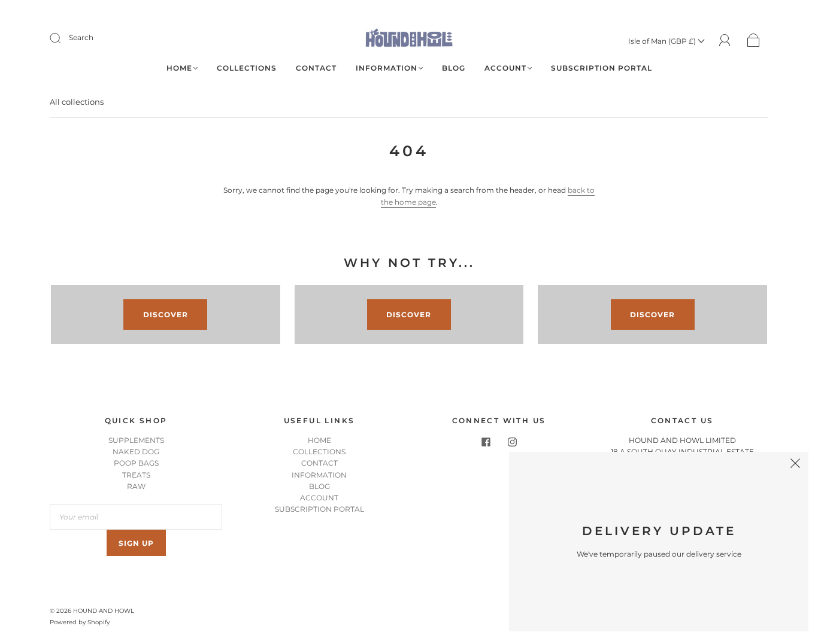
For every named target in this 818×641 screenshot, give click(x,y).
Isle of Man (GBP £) (663, 41)
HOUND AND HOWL (103, 611)
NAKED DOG (136, 451)
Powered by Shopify (80, 622)
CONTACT (316, 67)
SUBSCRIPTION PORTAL (601, 67)
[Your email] (136, 517)
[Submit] (63, 38)
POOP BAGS (136, 462)
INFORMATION (386, 67)
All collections (77, 102)
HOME (179, 67)
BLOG (453, 67)
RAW (136, 486)
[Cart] (753, 41)
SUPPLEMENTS (136, 440)
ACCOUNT (505, 67)
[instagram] (512, 442)
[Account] (725, 40)
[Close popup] (795, 465)
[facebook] (485, 442)
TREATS (136, 474)
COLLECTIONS (247, 67)
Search (81, 37)
